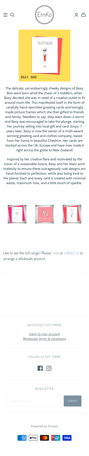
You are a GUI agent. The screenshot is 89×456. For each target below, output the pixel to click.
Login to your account (44, 334)
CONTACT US (71, 253)
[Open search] (12, 15)
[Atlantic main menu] (5, 15)
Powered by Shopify (44, 426)
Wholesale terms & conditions (44, 339)
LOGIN (55, 253)
